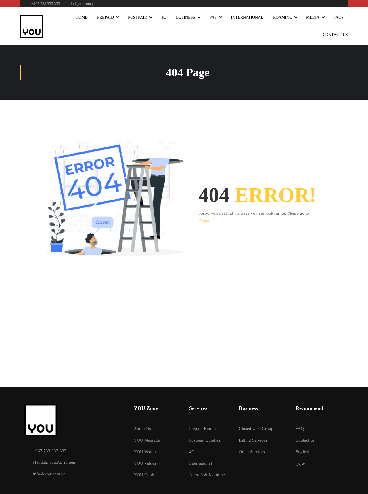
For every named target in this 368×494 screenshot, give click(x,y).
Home (81, 17)
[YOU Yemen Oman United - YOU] (31, 26)
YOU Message (147, 440)
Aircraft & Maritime (207, 474)
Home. (204, 221)
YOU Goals (144, 474)
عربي (300, 463)
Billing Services (253, 440)
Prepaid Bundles (203, 428)
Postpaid (137, 17)
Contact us (305, 440)
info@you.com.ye (81, 3)
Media (312, 17)
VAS (213, 17)
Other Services (252, 451)
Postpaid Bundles (204, 440)
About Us (142, 428)
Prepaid (105, 17)
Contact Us (335, 35)
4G (163, 17)
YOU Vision (145, 451)
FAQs (339, 17)
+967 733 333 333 (45, 3)
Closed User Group (256, 428)
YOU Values (145, 463)
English (302, 451)
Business (185, 17)
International (247, 17)
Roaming (282, 17)
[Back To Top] (356, 484)
